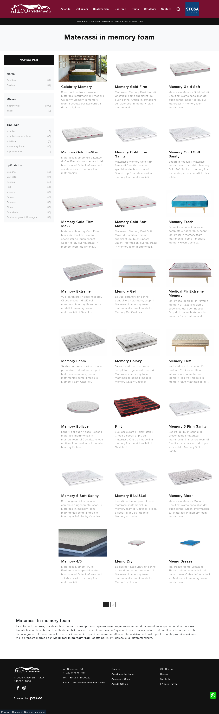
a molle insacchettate (19, 136)
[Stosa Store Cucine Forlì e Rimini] (192, 9)
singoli (10, 110)
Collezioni (82, 9)
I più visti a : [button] (15, 165)
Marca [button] (11, 73)
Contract (120, 9)
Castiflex (11, 80)
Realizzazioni (101, 9)
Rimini (10, 207)
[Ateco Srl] (30, 9)
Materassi (107, 21)
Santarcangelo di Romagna (22, 217)
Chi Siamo (166, 668)
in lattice (11, 141)
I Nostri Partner (169, 683)
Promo (135, 9)
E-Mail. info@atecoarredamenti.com (84, 682)
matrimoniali (13, 105)
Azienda (66, 9)
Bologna (11, 171)
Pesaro (10, 197)
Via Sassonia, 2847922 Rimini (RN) (74, 670)
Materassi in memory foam (129, 21)
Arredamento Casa (123, 673)
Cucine (116, 668)
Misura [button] (11, 99)
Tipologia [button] (13, 124)
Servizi (164, 673)
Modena (11, 192)
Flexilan (11, 85)
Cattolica (12, 176)
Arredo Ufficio (120, 683)
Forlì (9, 187)
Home (78, 21)
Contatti (166, 9)
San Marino (13, 212)
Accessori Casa (92, 21)
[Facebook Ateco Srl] (17, 687)
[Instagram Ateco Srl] (23, 687)
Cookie (16, 712)
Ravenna (11, 202)
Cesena (11, 182)
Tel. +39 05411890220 (77, 677)
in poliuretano (14, 151)
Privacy (5, 712)
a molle (11, 131)
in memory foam (16, 146)
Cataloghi (150, 9)
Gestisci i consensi (34, 712)
